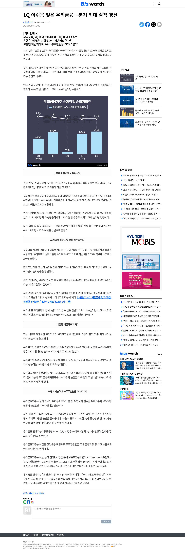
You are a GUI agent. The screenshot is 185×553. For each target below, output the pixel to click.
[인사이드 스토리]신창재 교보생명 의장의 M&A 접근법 (146, 330)
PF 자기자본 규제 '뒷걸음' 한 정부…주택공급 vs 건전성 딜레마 (149, 335)
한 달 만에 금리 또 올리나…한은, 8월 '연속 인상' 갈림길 (146, 301)
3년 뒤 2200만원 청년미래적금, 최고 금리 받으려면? (155, 392)
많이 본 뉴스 (126, 169)
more (159, 354)
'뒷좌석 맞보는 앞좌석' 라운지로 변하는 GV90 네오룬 (145, 204)
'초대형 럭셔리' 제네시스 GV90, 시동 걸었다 (141, 218)
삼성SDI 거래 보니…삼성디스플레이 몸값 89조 (143, 208)
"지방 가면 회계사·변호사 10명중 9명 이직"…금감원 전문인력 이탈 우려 (154, 325)
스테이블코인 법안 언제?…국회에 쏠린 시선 (152, 377)
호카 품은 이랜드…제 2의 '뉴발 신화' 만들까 (142, 189)
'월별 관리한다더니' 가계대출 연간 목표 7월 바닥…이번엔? (148, 344)
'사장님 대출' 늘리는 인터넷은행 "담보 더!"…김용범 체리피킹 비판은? (153, 320)
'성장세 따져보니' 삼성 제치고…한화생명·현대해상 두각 (147, 340)
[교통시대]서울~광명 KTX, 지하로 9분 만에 (141, 199)
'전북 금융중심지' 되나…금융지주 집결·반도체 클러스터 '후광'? (150, 311)
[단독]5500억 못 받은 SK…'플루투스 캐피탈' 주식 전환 (146, 184)
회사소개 (26, 535)
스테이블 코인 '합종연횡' (131, 373)
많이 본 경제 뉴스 (127, 295)
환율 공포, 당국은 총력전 (131, 358)
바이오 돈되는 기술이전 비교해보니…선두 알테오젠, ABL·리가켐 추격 (152, 175)
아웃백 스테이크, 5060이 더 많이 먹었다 (140, 194)
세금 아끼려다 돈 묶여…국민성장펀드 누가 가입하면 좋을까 (158, 395)
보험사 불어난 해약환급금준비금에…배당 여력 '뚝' (144, 306)
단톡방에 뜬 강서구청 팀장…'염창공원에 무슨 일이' (145, 213)
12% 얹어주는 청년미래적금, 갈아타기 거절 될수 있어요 (157, 398)
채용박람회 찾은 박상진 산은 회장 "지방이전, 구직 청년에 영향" (150, 316)
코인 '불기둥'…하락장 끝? (134, 180)
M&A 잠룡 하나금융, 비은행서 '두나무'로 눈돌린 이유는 (157, 383)
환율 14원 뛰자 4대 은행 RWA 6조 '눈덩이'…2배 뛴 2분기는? (159, 365)
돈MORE (124, 388)
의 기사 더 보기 (34, 493)
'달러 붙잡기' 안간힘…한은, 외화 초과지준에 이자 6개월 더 (158, 362)
